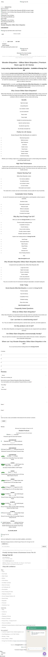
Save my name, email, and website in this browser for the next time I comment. (18, 417)
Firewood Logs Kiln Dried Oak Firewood (12, 436)
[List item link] (24, 588)
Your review (4, 389)
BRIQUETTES (8, 7)
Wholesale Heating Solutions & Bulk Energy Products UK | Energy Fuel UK (17, 541)
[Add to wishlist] (13, 442)
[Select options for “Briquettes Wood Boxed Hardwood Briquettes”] (11, 442)
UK (27, 73)
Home (2, 7)
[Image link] (5, 534)
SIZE (3, 34)
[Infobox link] (24, 54)
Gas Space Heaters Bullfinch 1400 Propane (12, 467)
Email (2, 410)
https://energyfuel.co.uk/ (24, 258)
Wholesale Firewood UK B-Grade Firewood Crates (12, 451)
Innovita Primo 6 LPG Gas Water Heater (12, 482)
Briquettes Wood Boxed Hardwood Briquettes (12, 444)
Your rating (3, 384)
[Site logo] (24, 1)
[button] (11, 465)
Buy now (18, 41)
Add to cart (10, 41)
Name (2, 404)
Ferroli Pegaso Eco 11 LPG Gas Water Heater (12, 489)
